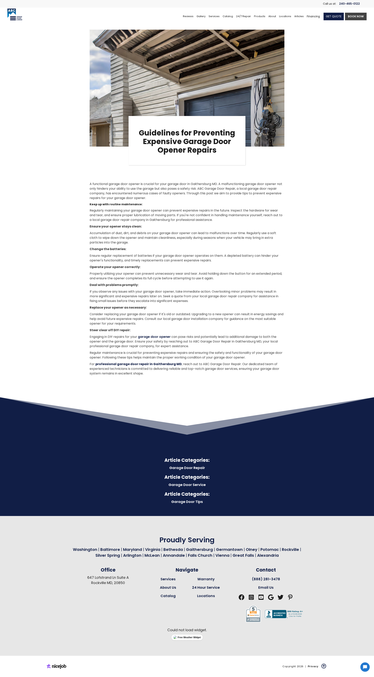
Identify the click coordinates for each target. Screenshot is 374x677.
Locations (206, 595)
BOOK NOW (356, 16)
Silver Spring (108, 555)
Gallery (201, 16)
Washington (85, 549)
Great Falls (243, 555)
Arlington (132, 555)
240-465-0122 (349, 4)
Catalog (168, 595)
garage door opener (154, 337)
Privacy (313, 666)
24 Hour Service (206, 587)
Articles (299, 16)
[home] (14, 14)
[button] (214, 16)
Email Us (265, 587)
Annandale (174, 555)
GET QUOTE (333, 16)
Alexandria (268, 555)
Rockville (290, 549)
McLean (152, 555)
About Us (168, 587)
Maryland (132, 549)
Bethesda (173, 549)
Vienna (222, 555)
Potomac (270, 549)
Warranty (206, 579)
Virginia (152, 549)
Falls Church (200, 555)
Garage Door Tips (187, 501)
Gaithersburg (199, 549)
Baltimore (110, 549)
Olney (252, 549)
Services (168, 579)
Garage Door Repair (187, 467)
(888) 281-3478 (266, 579)
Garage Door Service (187, 484)
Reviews (188, 16)
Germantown (230, 549)
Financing (313, 16)
